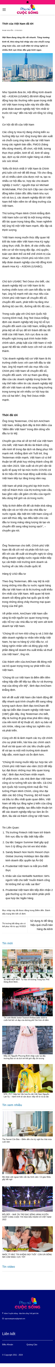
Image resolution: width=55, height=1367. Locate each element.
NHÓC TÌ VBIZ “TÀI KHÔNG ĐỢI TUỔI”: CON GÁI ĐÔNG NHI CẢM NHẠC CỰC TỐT (27, 1255)
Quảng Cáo (32, 1344)
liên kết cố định (19, 914)
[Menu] (4, 9)
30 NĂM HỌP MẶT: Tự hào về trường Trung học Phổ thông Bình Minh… (26, 980)
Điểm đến (39, 910)
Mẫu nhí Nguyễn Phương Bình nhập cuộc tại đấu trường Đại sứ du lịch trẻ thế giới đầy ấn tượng (24, 1057)
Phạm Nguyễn (7, 30)
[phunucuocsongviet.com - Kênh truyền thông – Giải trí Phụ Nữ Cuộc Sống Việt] (27, 9)
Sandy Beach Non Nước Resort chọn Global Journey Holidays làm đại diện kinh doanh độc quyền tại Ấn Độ (27, 856)
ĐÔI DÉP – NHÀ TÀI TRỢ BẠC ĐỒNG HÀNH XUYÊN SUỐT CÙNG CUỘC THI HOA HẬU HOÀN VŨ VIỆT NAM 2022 (26, 1217)
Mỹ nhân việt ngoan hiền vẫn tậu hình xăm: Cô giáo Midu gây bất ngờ (26, 1178)
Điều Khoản (7, 1344)
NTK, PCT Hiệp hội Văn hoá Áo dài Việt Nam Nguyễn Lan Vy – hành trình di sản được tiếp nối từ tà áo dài (26, 1095)
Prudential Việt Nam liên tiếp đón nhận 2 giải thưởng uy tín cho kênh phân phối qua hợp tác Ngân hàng (29, 894)
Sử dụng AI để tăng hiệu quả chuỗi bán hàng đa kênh (41, 925)
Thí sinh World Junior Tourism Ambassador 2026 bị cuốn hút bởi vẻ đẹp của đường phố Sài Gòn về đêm (26, 1019)
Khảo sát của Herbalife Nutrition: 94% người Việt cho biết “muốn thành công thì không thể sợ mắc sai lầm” (28, 880)
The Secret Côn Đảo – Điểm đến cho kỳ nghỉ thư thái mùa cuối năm (27, 1140)
